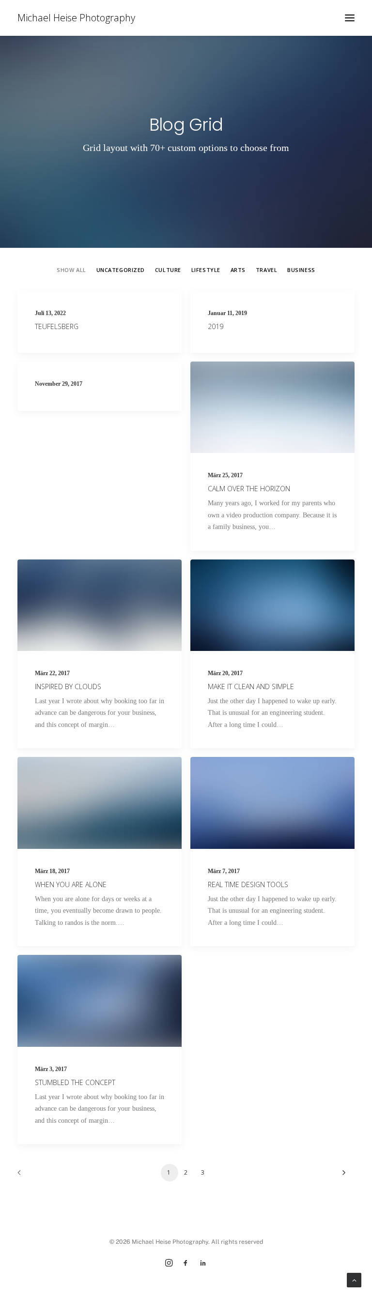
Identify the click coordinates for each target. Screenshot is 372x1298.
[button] (349, 18)
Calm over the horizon (249, 488)
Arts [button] (238, 269)
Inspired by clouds (68, 686)
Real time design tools (248, 884)
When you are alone (71, 884)
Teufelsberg (56, 326)
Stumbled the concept (75, 1082)
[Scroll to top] (354, 1279)
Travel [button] (266, 269)
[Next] (341, 1176)
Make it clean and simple (251, 686)
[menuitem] (71, 269)
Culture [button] (168, 269)
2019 (215, 326)
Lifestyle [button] (205, 269)
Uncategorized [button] (120, 269)
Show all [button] (71, 269)
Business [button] (301, 269)
